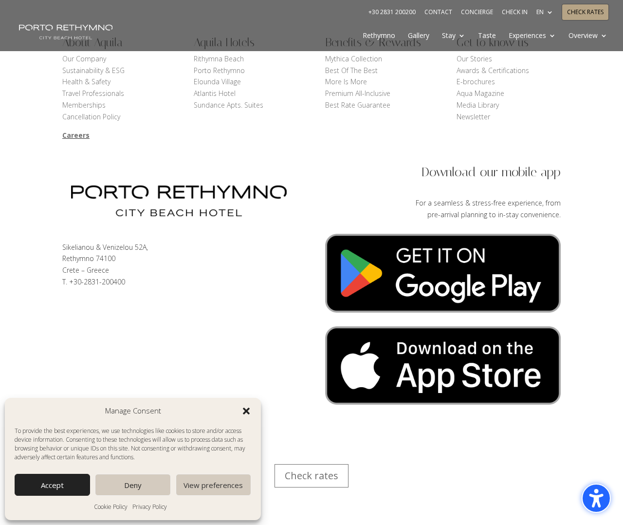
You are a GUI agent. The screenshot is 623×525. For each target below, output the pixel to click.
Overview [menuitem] (583, 36)
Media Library (478, 105)
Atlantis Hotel (215, 93)
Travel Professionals (93, 93)
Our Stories (474, 58)
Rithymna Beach (219, 58)
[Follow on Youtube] (148, 309)
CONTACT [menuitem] (438, 12)
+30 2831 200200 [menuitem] (392, 12)
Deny (133, 485)
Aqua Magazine (480, 93)
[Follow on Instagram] (167, 309)
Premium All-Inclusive (357, 93)
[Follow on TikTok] (128, 309)
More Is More (347, 81)
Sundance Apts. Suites (228, 105)
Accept (52, 485)
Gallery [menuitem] (418, 36)
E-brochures (476, 81)
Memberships (84, 105)
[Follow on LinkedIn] (109, 309)
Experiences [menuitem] (527, 36)
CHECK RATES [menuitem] (585, 12)
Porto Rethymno (219, 70)
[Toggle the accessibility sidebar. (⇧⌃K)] (596, 498)
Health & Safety (86, 81)
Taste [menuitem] (487, 36)
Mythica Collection (353, 58)
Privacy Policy (149, 507)
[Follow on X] (89, 309)
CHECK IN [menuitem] (515, 12)
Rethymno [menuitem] (379, 36)
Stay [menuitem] (449, 36)
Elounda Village (217, 81)
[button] (246, 411)
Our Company (84, 58)
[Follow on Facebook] (70, 309)
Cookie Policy (111, 507)
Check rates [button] (311, 475)
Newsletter (473, 116)
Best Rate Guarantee (357, 105)
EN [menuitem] (540, 12)
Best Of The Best (351, 70)
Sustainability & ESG (93, 70)
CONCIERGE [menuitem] (477, 12)
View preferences (213, 485)
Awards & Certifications (493, 70)
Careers (76, 135)
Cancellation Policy (91, 116)
